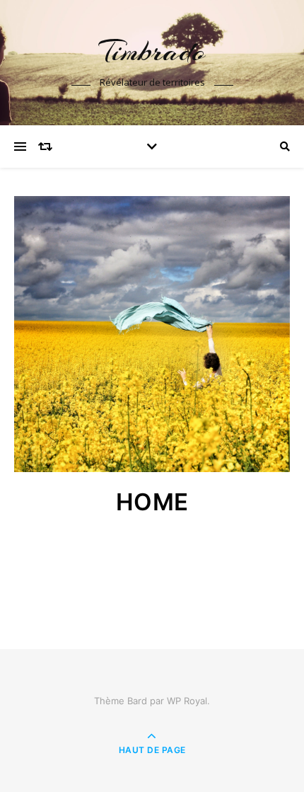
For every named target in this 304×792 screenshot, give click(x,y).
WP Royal (187, 700)
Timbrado (152, 51)
